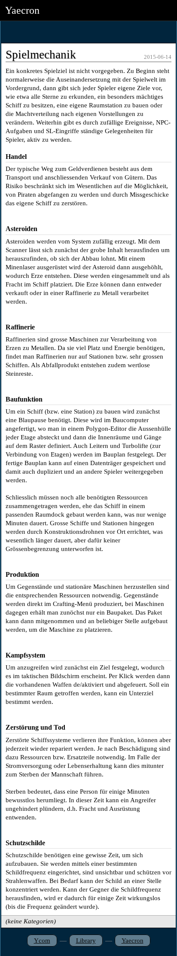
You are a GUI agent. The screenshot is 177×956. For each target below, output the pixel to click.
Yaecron (132, 940)
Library (86, 940)
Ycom (42, 940)
